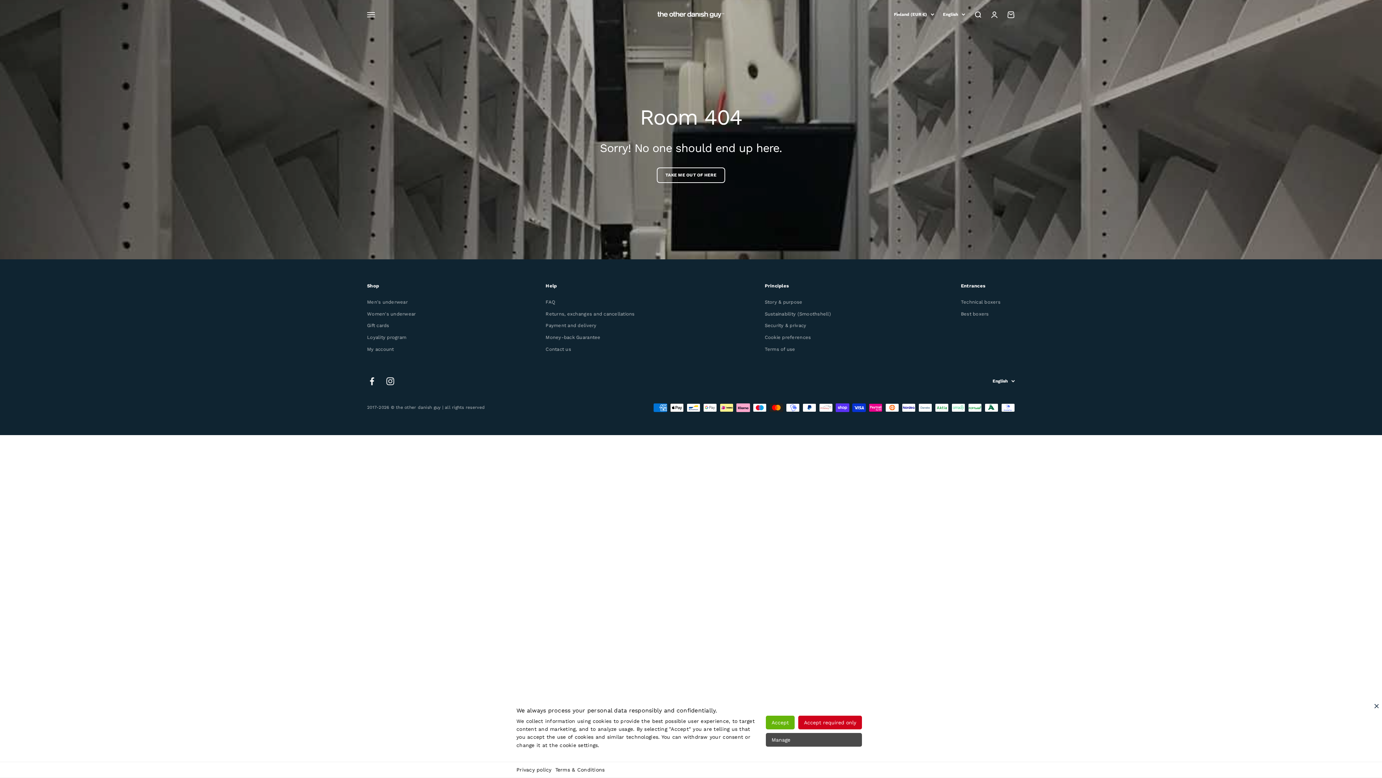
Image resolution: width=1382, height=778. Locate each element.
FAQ (550, 302)
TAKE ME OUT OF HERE (691, 175)
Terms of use (780, 349)
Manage (781, 740)
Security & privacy (786, 325)
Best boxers (975, 314)
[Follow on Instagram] (390, 381)
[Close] (1376, 706)
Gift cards (378, 325)
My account (380, 349)
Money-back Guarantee (573, 337)
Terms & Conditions (580, 770)
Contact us (558, 349)
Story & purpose (784, 302)
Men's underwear (387, 302)
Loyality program (386, 337)
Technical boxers (981, 302)
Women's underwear (391, 314)
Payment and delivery (571, 325)
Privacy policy (534, 770)
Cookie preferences (788, 337)
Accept (780, 722)
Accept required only (830, 722)
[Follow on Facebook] (372, 381)
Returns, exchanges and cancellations (590, 314)
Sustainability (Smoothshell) (798, 314)
